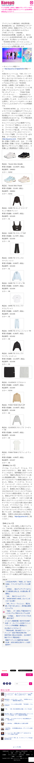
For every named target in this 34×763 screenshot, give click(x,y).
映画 (20, 752)
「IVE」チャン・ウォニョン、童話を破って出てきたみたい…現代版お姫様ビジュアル (18, 606)
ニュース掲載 (19, 756)
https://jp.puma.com (21, 516)
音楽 (24, 752)
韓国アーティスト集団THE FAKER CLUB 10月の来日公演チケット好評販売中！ (17, 642)
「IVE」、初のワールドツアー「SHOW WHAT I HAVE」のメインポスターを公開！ (17, 598)
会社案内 (4, 754)
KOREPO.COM (5, 751)
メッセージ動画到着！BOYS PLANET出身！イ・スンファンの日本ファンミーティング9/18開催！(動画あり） (18, 623)
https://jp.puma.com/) (9, 139)
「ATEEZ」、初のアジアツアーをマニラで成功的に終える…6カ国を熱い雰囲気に (18, 591)
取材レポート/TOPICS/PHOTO (21, 751)
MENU (31, 5)
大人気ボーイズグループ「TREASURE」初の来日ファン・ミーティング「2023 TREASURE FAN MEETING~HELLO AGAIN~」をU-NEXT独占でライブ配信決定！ (18, 632)
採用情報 (27, 754)
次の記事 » (29, 674)
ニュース (12, 751)
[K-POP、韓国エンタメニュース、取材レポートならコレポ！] (8, 2)
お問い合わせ (21, 754)
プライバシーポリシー (12, 754)
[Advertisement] (17, 17)
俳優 (12, 752)
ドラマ (16, 752)
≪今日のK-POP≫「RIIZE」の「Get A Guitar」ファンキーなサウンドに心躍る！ (18, 584)
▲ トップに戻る (17, 747)
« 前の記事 (4, 674)
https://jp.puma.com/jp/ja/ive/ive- (15, 69)
